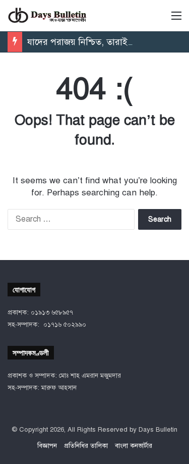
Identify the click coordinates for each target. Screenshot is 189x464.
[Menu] (176, 19)
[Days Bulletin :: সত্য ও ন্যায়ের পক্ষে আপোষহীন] (48, 15)
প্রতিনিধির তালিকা (86, 446)
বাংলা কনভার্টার (133, 446)
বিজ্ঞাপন (47, 446)
